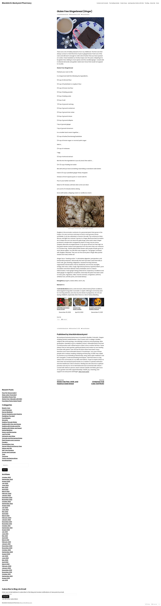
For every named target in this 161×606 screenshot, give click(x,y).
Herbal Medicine (7, 430)
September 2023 (7, 479)
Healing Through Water (9, 422)
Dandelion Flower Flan (9, 397)
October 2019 (6, 574)
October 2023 (6, 477)
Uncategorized (7, 460)
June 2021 (5, 534)
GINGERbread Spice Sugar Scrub (63, 308)
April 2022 (5, 514)
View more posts (83, 372)
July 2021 (5, 532)
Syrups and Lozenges (9, 452)
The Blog (147, 3)
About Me (152, 3)
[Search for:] (15, 465)
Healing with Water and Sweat (12, 428)
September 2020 (7, 552)
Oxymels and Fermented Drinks (12, 438)
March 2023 (5, 491)
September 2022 (7, 503)
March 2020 (5, 564)
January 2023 (6, 495)
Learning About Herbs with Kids (136, 3)
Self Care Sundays (8, 450)
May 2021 (5, 536)
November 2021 (7, 524)
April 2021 (5, 538)
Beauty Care (6, 408)
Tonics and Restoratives (10, 458)
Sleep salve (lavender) (9, 395)
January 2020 (6, 568)
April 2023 (5, 489)
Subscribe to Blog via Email (14, 589)
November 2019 (7, 572)
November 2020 (7, 548)
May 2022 (5, 512)
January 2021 (6, 544)
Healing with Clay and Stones (11, 424)
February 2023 (6, 493)
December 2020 (7, 546)
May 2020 (5, 560)
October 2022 (6, 501)
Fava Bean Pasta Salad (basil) (12, 401)
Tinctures (5, 456)
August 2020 (6, 554)
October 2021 (6, 526)
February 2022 (6, 518)
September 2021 (7, 528)
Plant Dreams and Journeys (11, 440)
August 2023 (6, 481)
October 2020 (6, 550)
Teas (3, 454)
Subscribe (5, 596)
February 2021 (6, 542)
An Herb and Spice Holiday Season (95, 308)
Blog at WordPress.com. (26, 603)
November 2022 (7, 499)
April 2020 (5, 562)
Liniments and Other (8, 436)
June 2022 (5, 510)
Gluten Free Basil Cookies (77, 308)
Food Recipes (85, 14)
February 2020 (6, 566)
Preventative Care (8, 444)
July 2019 (5, 580)
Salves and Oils (7, 448)
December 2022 (7, 497)
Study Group (123, 3)
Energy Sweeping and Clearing (12, 414)
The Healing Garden (114, 3)
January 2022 (6, 520)
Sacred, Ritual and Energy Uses (12, 446)
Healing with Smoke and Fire (11, 426)
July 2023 (5, 483)
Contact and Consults (102, 3)
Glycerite (5, 420)
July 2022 (5, 508)
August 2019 (6, 578)
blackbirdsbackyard (63, 14)
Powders (5, 442)
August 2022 (6, 505)
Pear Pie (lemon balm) (9, 393)
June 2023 (5, 485)
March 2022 (5, 516)
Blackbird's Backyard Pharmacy (17, 3)
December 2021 (7, 522)
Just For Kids (6, 434)
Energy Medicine (7, 412)
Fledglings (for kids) (8, 416)
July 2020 (5, 556)
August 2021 (6, 530)
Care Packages (7, 410)
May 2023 (5, 487)
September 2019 (7, 576)
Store (157, 3)
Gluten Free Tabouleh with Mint (12, 399)
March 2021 (5, 540)
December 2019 (7, 570)
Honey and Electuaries (9, 432)
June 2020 (5, 558)
